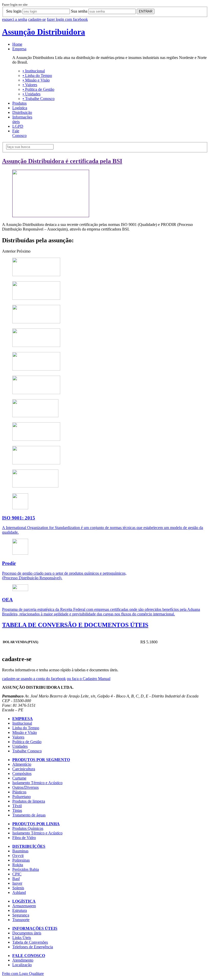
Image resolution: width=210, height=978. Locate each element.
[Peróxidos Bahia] (36, 369)
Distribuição (22, 112)
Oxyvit (18, 855)
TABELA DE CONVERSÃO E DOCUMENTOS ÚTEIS (75, 625)
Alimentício (21, 764)
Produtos (19, 103)
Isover (17, 883)
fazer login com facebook (67, 19)
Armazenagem (24, 906)
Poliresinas (21, 860)
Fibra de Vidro (24, 837)
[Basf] (35, 416)
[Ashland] (35, 486)
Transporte (20, 919)
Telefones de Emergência (32, 947)
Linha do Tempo (37, 75)
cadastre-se (37, 19)
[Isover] (36, 439)
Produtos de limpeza (28, 801)
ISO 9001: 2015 (18, 518)
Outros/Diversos (25, 787)
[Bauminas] (36, 275)
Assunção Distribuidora (43, 31)
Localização (22, 965)
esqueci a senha (14, 19)
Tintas (17, 810)
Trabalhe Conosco (39, 98)
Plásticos (19, 792)
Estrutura (19, 910)
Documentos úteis (26, 933)
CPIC (17, 874)
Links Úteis (21, 937)
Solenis (18, 888)
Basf (16, 878)
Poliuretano (21, 796)
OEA (7, 599)
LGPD (17, 126)
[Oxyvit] (36, 298)
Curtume (19, 778)
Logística (19, 108)
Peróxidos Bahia (25, 869)
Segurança (20, 915)
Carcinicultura (23, 769)
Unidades (31, 94)
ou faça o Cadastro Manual (88, 678)
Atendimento (22, 960)
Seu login (14, 11)
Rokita (17, 865)
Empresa (19, 49)
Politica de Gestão (38, 89)
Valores (30, 85)
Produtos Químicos (27, 828)
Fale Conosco (19, 133)
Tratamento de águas (29, 815)
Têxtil (17, 806)
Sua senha (79, 11)
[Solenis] (36, 463)
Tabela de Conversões (30, 942)
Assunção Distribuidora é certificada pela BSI (62, 161)
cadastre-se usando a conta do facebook (34, 678)
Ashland (19, 892)
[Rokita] (36, 345)
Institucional (34, 71)
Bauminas (20, 851)
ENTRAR (145, 11)
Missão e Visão (36, 80)
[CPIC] (36, 393)
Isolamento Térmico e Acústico (37, 783)
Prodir (9, 563)
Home (17, 44)
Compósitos (22, 773)
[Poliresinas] (36, 322)
